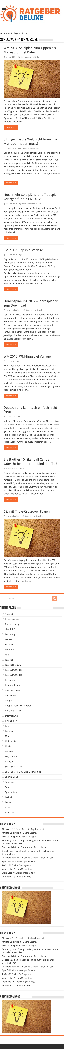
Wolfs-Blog (7, 873)
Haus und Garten (13, 710)
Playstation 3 (11, 756)
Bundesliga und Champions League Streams (23, 840)
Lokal (7, 726)
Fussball (9, 660)
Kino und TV (11, 721)
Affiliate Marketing (10, 833)
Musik (8, 746)
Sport (7, 787)
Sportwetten (11, 792)
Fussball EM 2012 (13, 665)
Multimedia (10, 741)
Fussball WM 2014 (13, 675)
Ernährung (10, 634)
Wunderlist (7, 876)
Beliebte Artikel (12, 619)
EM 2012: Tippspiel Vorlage (23, 250)
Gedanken (10, 680)
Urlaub (8, 807)
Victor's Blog (8, 869)
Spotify (5, 861)
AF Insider (6, 829)
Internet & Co (11, 716)
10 (23, 468)
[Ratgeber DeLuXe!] (32, 14)
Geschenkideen (12, 690)
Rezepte (9, 761)
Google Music (8, 851)
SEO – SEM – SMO (13, 766)
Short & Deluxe (12, 777)
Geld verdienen (12, 685)
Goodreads (7, 847)
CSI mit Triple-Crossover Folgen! (27, 511)
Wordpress (10, 812)
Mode (8, 736)
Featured (9, 644)
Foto (7, 654)
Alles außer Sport (10, 836)
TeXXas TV (6, 865)
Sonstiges (9, 782)
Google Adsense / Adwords (18, 705)
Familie (8, 639)
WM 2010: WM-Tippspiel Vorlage (27, 356)
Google (8, 700)
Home (5, 33)
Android (9, 614)
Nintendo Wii (11, 751)
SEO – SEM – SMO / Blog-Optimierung (23, 772)
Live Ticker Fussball (11, 857)
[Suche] (54, 598)
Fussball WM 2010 (13, 670)
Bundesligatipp (12, 624)
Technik (8, 797)
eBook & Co (10, 629)
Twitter (8, 802)
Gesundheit (10, 695)
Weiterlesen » (11, 127)
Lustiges (9, 731)
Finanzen (9, 649)
